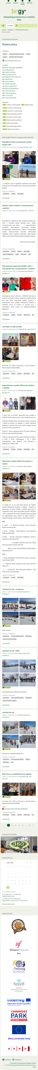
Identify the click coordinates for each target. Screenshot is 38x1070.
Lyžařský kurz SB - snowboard (12, 589)
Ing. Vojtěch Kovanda (8, 84)
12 (29, 825)
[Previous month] (27, 862)
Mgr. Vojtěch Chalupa (8, 72)
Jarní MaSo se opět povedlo (12, 327)
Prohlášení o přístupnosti (18, 1063)
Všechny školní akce (8, 904)
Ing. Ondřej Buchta (8, 70)
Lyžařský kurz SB (8, 712)
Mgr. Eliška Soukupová (9, 93)
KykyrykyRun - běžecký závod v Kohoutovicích (15, 900)
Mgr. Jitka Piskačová (8, 91)
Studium (10, 25)
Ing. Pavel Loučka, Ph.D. (9, 86)
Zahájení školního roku (8, 896)
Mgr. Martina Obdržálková (10, 88)
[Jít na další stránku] (33, 825)
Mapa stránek (31, 1063)
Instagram (17, 1060)
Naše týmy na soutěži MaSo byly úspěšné (16, 774)
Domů (4, 30)
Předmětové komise (21, 30)
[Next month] (31, 862)
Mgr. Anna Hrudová (8, 81)
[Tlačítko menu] (3, 25)
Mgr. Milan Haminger (8, 67)
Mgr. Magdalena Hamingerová (11, 77)
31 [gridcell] (7, 887)
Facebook (7, 1060)
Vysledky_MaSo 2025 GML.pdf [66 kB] (15, 809)
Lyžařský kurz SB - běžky (11, 651)
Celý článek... (6, 198)
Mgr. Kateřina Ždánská (9, 98)
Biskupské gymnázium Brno (16, 1065)
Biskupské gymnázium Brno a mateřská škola (19, 18)
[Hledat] (16, 25)
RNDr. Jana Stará (7, 95)
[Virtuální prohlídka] (19, 844)
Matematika (9, 44)
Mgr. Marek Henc (7, 79)
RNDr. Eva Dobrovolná (9, 74)
